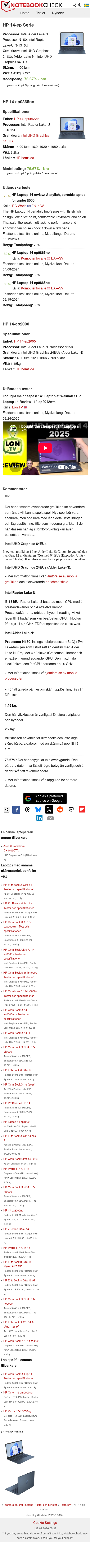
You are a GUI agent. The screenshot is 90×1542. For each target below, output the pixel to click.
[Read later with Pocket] (71, 809)
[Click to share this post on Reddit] (60, 809)
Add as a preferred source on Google (49, 798)
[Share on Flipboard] (82, 809)
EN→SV (37, 205)
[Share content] (6, 809)
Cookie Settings (45, 1522)
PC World (19, 205)
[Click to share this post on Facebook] (16, 810)
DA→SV (57, 258)
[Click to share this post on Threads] (27, 810)
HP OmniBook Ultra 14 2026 (20, 1159)
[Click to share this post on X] (49, 809)
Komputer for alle (33, 258)
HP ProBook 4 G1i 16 (16, 1169)
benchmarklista (57, 581)
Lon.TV (17, 407)
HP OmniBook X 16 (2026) (19, 1084)
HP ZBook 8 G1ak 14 (16, 1229)
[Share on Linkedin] (40, 818)
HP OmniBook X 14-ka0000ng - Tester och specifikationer (16, 1014)
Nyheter (58, 12)
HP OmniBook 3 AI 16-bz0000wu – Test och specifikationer (17, 926)
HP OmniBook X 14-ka (17, 1033)
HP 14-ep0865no (27, 118)
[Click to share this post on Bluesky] (38, 810)
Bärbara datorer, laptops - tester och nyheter (30, 1505)
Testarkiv (65, 1505)
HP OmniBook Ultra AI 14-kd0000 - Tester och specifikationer (19, 954)
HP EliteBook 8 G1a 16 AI (19, 1280)
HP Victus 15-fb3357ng (17, 1411)
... (85, 12)
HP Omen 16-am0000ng (17, 1392)
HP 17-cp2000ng (13, 1210)
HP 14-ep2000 (25, 341)
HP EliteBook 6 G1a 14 (17, 1070)
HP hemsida (25, 157)
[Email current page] (50, 818)
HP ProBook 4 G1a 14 (16, 1248)
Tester (40, 12)
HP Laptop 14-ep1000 (16, 1122)
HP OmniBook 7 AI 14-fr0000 (21, 1341)
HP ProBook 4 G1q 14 (16, 1103)
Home (24, 12)
